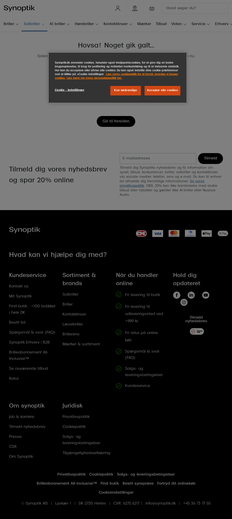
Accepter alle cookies (162, 90)
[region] (117, 77)
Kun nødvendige (125, 90)
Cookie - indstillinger (70, 90)
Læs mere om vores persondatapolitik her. (94, 78)
